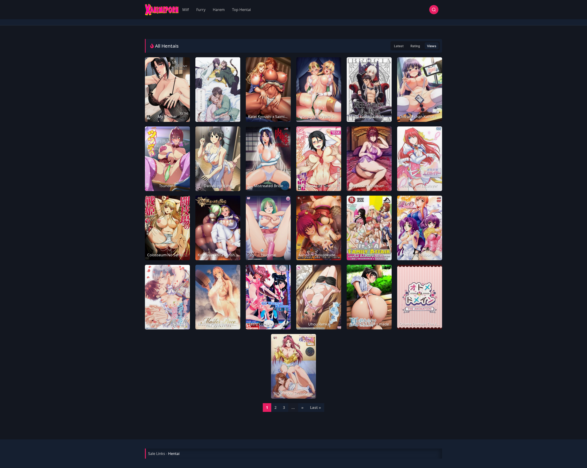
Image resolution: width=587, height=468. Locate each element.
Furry (200, 9)
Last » (315, 407)
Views (431, 46)
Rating (415, 46)
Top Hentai (241, 9)
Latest (399, 46)
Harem (219, 9)
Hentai (174, 453)
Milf (185, 9)
